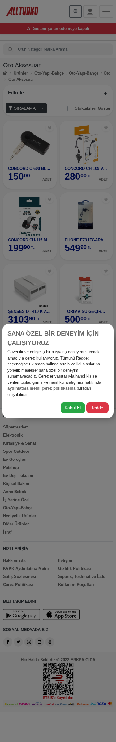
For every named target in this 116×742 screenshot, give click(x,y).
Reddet (97, 407)
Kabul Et (73, 407)
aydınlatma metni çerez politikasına (41, 388)
